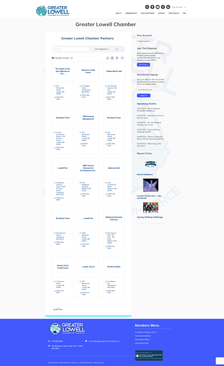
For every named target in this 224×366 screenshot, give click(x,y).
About (119, 13)
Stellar (101, 363)
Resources (174, 13)
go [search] (118, 49)
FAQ (184, 13)
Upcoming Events (146, 103)
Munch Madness (145, 174)
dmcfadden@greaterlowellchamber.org (104, 341)
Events (161, 13)
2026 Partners (147, 13)
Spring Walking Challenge (150, 217)
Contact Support (143, 41)
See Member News (142, 339)
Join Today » (143, 65)
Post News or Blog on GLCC (145, 332)
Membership (131, 13)
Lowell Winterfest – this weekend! (149, 196)
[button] (53, 58)
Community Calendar (143, 336)
